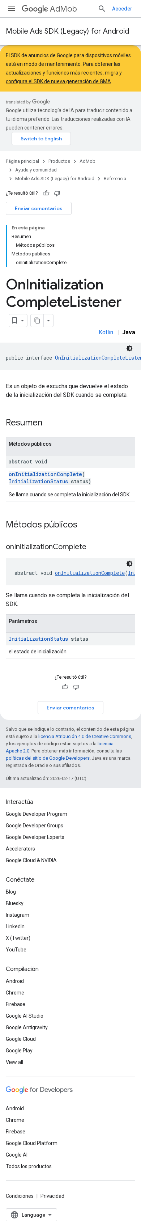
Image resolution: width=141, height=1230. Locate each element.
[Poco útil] (57, 193)
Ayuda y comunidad (36, 170)
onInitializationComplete (45, 474)
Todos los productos (29, 1166)
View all (14, 1062)
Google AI (16, 1155)
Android (15, 981)
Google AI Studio (24, 1016)
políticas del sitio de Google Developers (48, 758)
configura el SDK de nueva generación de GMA (58, 81)
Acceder (122, 9)
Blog (11, 892)
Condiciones (20, 1196)
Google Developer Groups (34, 825)
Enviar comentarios (39, 208)
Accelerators (20, 849)
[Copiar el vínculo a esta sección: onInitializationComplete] (93, 547)
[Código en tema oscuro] (129, 348)
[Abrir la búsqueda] (102, 8)
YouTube (16, 950)
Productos (59, 161)
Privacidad (52, 1196)
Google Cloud (21, 1039)
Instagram (17, 915)
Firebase (15, 1004)
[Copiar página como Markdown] (37, 320)
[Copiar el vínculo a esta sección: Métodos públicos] (84, 525)
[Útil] (46, 193)
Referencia (115, 178)
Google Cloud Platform (31, 1143)
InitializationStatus (38, 481)
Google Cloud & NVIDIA (31, 860)
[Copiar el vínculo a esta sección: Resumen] (49, 423)
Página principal (22, 161)
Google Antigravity (27, 1027)
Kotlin (106, 332)
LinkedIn (15, 926)
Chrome (15, 993)
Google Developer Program (36, 814)
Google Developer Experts (35, 837)
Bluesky (15, 903)
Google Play (19, 1050)
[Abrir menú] (11, 8)
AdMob (63, 9)
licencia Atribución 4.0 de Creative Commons (84, 736)
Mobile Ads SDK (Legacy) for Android (67, 31)
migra (111, 73)
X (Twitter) (18, 938)
